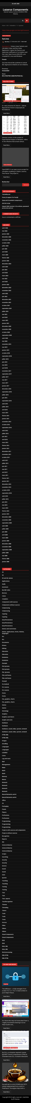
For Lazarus (5, 687)
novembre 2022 (6, 290)
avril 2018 (5, 368)
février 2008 (5, 558)
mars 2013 (5, 412)
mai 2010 (4, 505)
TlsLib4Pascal (6, 194)
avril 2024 (5, 272)
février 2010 (5, 511)
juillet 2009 (5, 529)
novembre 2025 (6, 240)
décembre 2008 (6, 544)
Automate (5, 587)
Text (3, 892)
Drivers (4, 645)
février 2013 (5, 415)
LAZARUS (4, 752)
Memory (4, 776)
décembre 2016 (6, 389)
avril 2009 (5, 535)
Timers (4, 910)
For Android (5, 684)
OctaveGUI (5, 70)
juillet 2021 (5, 311)
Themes (4, 904)
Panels (4, 809)
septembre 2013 (7, 401)
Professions (5, 815)
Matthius (7, 41)
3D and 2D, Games (7, 578)
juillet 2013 (5, 406)
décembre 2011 (6, 451)
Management (6, 764)
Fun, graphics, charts (8, 699)
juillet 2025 (5, 246)
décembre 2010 (6, 484)
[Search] (22, 20)
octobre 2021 (6, 305)
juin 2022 (4, 296)
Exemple (4, 663)
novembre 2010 (6, 487)
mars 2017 (5, 383)
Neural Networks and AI (9, 794)
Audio (3, 584)
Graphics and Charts (8, 717)
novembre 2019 (6, 344)
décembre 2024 (6, 263)
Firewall (4, 681)
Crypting (4, 614)
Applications (6, 581)
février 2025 (5, 258)
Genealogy (5, 711)
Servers (4, 866)
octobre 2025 (6, 243)
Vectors (4, 922)
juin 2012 (4, 436)
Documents (5, 642)
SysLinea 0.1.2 (6, 46)
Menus (4, 779)
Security (4, 860)
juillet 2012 (5, 433)
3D (3, 572)
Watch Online (27, 21)
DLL (3, 636)
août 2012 (5, 430)
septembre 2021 (7, 308)
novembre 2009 (6, 520)
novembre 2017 (6, 371)
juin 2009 (4, 532)
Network (4, 782)
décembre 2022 (6, 287)
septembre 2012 (7, 427)
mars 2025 (5, 255)
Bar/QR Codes (6, 590)
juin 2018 (4, 362)
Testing (4, 886)
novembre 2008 (6, 546)
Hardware (5, 723)
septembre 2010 (7, 493)
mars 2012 (5, 442)
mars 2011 (5, 475)
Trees (4, 919)
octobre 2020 (6, 332)
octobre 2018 (6, 353)
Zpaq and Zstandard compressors (12, 200)
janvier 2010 (5, 514)
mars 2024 (5, 275)
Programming (6, 821)
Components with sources (10, 602)
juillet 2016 (5, 395)
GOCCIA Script (6, 203)
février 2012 (5, 445)
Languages (5, 746)
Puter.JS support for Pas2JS (10, 197)
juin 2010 (4, 502)
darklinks (26, 1097)
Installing (5, 743)
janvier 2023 (5, 284)
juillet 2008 (5, 552)
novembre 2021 (6, 302)
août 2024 (5, 266)
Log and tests (6, 758)
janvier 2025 (5, 260)
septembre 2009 (7, 523)
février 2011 (5, 478)
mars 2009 (5, 538)
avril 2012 (5, 439)
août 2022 (5, 293)
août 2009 (5, 526)
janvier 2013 (5, 418)
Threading (5, 907)
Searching (5, 857)
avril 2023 (5, 281)
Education (5, 651)
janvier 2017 (5, 386)
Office (4, 800)
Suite (3, 875)
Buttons (4, 593)
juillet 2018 (5, 359)
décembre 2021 (6, 299)
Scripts (4, 854)
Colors (4, 596)
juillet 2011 (5, 463)
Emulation (5, 657)
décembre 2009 (6, 517)
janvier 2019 (5, 350)
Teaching (5, 880)
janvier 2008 (5, 561)
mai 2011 (4, 469)
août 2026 (5, 228)
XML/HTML (5, 955)
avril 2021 (5, 317)
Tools (3, 913)
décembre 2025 (6, 237)
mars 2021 (5, 320)
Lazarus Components (15, 9)
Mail (3, 761)
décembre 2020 (6, 326)
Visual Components (8, 934)
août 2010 (5, 496)
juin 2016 (4, 398)
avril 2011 (5, 472)
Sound (4, 869)
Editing (4, 648)
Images (4, 740)
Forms (4, 693)
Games (4, 705)
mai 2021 (4, 314)
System (4, 877)
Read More (6, 113)
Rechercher (6, 182)
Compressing (6, 608)
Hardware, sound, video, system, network (14, 729)
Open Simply (15, 157)
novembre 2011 (6, 454)
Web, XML (5, 946)
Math (3, 770)
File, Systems (6, 672)
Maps (3, 767)
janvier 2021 (5, 323)
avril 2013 (5, 409)
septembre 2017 (7, 374)
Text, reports (6, 898)
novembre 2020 (6, 329)
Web (3, 940)
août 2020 (5, 338)
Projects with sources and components (13, 830)
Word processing (7, 952)
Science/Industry (6, 35)
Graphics (4, 714)
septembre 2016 (7, 392)
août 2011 (5, 460)
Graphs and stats (7, 720)
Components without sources (11, 605)
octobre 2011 (6, 457)
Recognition (5, 836)
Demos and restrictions (9, 628)
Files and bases (6, 675)
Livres (4, 755)
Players (4, 812)
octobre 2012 (6, 424)
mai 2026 (4, 231)
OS (3, 803)
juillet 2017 (5, 377)
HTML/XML (5, 734)
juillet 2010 (5, 499)
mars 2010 (5, 508)
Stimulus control (15, 125)
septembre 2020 (7, 335)
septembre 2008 (7, 549)
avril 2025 (5, 252)
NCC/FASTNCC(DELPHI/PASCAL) (12, 75)
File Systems (6, 666)
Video (3, 925)
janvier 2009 (5, 541)
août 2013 (5, 403)
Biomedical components (15, 93)
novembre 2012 (6, 421)
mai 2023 (4, 278)
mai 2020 (4, 341)
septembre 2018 (7, 356)
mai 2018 (4, 365)
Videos (4, 928)
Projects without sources (9, 833)
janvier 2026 (5, 234)
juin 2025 (4, 249)
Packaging (5, 806)
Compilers (5, 599)
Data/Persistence (7, 620)
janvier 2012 (5, 448)
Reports (4, 839)
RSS (3, 842)
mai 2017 (4, 380)
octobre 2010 (6, 490)
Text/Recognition (7, 901)
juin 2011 (4, 466)
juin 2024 (4, 269)
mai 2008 (4, 555)
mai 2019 (4, 347)
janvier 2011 (5, 481)
